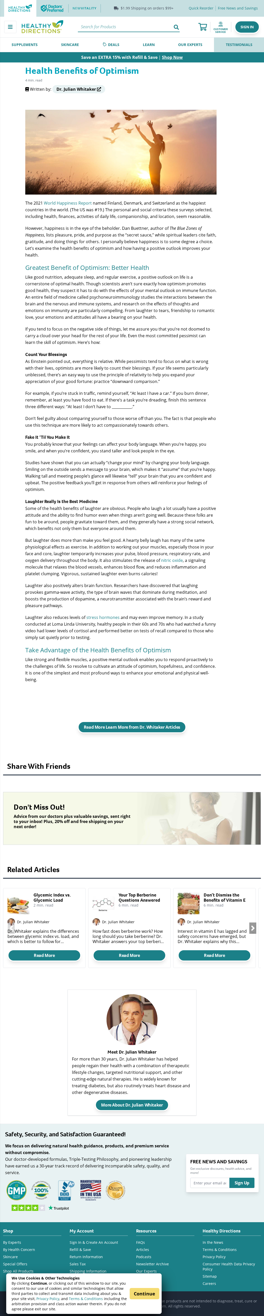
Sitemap (210, 1276)
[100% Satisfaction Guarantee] (41, 1190)
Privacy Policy (47, 1298)
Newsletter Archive (152, 1264)
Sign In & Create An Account (94, 1242)
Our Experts (146, 1271)
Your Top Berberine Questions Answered (139, 897)
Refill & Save (80, 1249)
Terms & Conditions (86, 1298)
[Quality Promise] (115, 1190)
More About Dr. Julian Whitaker (132, 1105)
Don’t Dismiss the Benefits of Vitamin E (224, 897)
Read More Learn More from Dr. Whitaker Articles (132, 727)
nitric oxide (172, 560)
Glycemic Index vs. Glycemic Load (52, 897)
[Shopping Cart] (202, 27)
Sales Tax (78, 1264)
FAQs (140, 1242)
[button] (247, 27)
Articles (142, 1249)
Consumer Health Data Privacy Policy (229, 1267)
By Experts (12, 1242)
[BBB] (66, 1190)
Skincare (10, 1256)
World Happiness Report (68, 203)
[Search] (176, 27)
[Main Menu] (10, 27)
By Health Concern (19, 1249)
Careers (209, 1283)
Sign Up (242, 1183)
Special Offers (15, 1264)
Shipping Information (88, 1271)
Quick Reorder (201, 8)
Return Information (86, 1256)
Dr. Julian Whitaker (33, 921)
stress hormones (103, 617)
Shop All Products (18, 1271)
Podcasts (143, 1256)
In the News (213, 1242)
